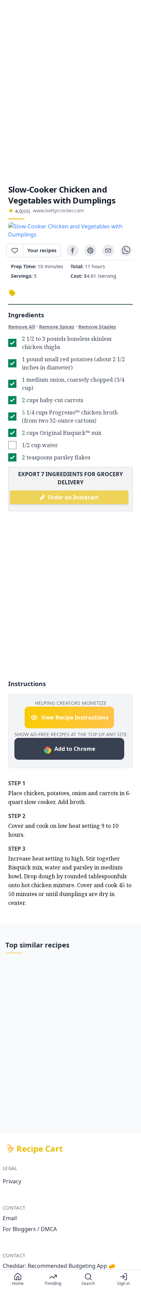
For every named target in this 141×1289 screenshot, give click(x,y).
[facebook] (72, 250)
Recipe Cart (39, 1148)
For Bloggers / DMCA (30, 1229)
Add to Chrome (74, 749)
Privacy (12, 1181)
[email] (108, 250)
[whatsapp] (126, 250)
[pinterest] (90, 250)
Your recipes (41, 250)
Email (10, 1218)
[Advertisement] (70, 92)
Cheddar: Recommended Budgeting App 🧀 (59, 1266)
